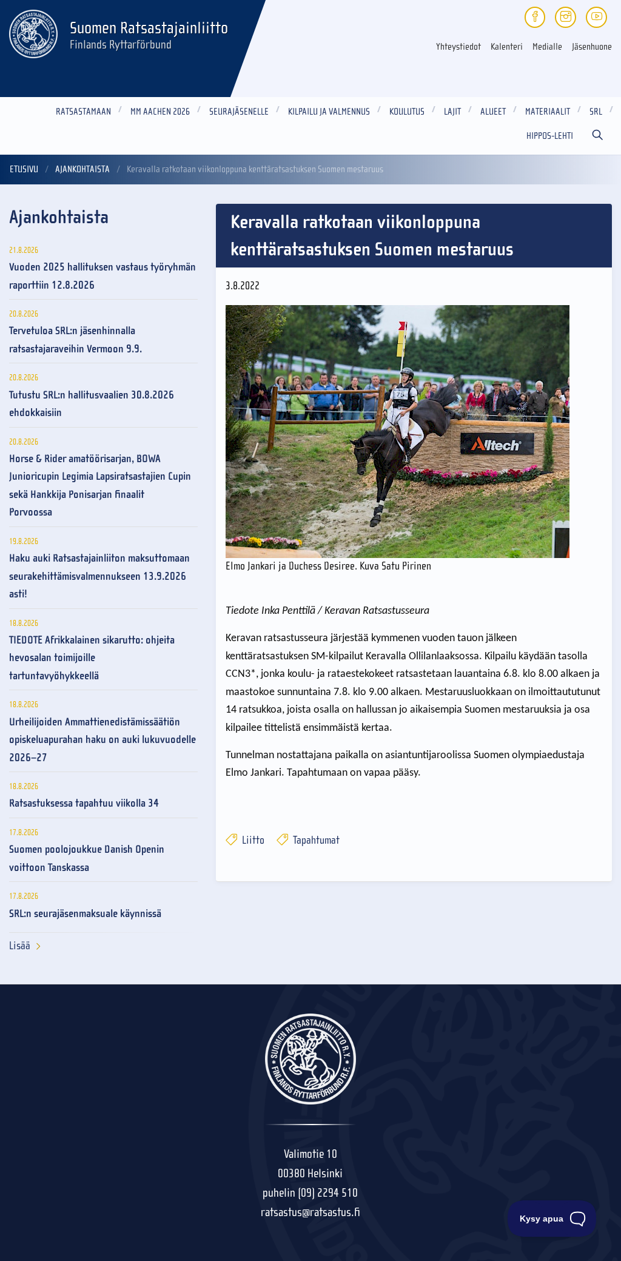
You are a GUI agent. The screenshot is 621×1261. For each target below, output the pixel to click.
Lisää (19, 946)
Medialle (547, 46)
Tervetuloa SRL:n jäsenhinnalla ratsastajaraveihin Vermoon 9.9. (75, 339)
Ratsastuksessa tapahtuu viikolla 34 (84, 803)
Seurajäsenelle (239, 111)
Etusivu (24, 169)
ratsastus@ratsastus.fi (310, 1212)
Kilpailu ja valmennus (329, 111)
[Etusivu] (33, 31)
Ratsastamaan (83, 111)
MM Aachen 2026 (160, 111)
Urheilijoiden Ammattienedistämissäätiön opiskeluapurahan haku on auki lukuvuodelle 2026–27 (102, 740)
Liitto (252, 840)
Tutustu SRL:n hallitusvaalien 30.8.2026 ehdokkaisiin (91, 404)
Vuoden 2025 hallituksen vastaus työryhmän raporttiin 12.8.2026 (102, 276)
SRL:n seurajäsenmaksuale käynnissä (85, 913)
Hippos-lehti (549, 135)
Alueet (493, 111)
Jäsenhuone (592, 46)
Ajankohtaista (82, 169)
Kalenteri (507, 46)
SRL (595, 111)
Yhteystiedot (458, 46)
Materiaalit (547, 111)
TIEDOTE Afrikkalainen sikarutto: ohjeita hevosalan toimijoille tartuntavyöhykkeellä (92, 658)
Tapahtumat (315, 840)
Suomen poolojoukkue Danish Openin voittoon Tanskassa (86, 858)
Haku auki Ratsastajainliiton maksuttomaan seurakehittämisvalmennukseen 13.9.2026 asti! (99, 576)
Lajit (452, 111)
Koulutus (407, 111)
